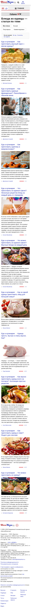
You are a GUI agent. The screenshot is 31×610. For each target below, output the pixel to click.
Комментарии (4, 600)
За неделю (7, 36)
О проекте (13, 590)
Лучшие (15, 26)
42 (26, 371)
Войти (23, 3)
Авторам (13, 595)
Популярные (7, 29)
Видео (2, 606)
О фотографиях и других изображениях (12, 567)
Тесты (2, 598)
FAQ (12, 592)
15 (26, 467)
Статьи (2, 595)
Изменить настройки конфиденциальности (13, 585)
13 (26, 425)
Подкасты (3, 603)
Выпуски (3, 590)
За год (14, 35)
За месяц (20, 35)
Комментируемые (19, 29)
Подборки (3, 592)
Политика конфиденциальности (10, 562)
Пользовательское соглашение (9, 564)
